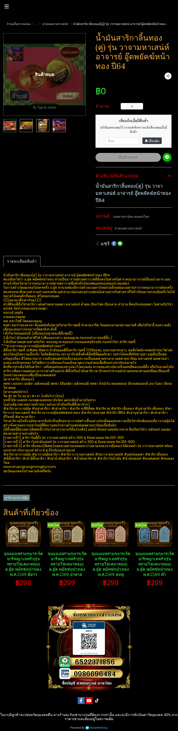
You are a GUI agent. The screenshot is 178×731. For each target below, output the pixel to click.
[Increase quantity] (140, 106)
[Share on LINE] (120, 243)
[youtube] (89, 700)
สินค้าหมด (128, 157)
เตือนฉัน (154, 141)
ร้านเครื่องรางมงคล (19, 24)
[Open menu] (6, 6)
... (37, 24)
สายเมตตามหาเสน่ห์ (55, 24)
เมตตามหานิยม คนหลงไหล (131, 216)
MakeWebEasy (99, 728)
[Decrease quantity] (124, 106)
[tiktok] (96, 700)
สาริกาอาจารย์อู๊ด (16, 498)
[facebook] (81, 700)
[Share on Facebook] (114, 243)
